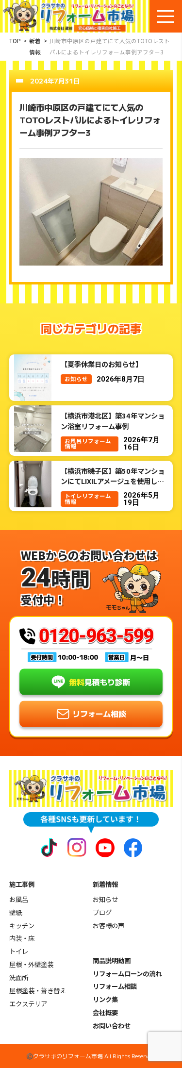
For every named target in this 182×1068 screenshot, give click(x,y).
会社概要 (105, 1012)
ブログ (102, 912)
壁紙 (15, 912)
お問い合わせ (112, 1025)
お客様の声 (108, 925)
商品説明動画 (112, 960)
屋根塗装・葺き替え (37, 990)
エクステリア (28, 1003)
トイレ (18, 951)
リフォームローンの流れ (127, 973)
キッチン (21, 925)
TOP (15, 41)
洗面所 (18, 977)
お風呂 (18, 899)
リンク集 (105, 999)
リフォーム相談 (115, 986)
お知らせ (105, 899)
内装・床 (21, 938)
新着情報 (35, 46)
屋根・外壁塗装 (31, 964)
